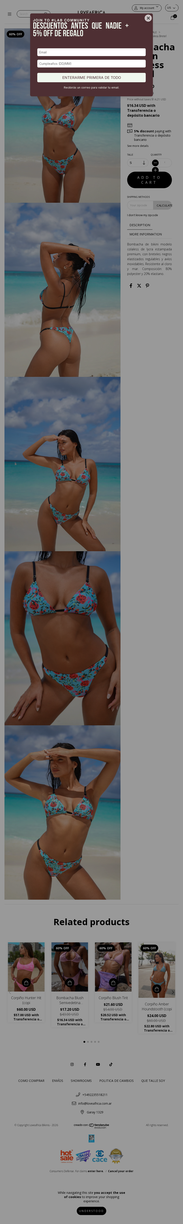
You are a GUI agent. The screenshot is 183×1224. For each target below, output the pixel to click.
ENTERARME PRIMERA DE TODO (91, 77)
